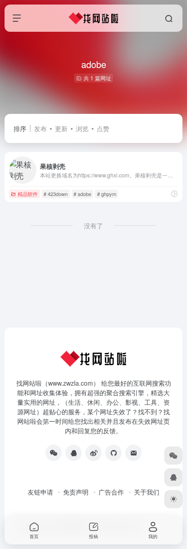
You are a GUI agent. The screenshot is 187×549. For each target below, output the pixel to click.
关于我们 (146, 491)
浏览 (82, 128)
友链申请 (40, 491)
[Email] (133, 453)
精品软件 (28, 193)
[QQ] (73, 453)
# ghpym (106, 193)
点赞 (103, 128)
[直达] (174, 193)
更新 (61, 128)
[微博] (93, 453)
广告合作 (111, 491)
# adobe (82, 193)
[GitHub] (113, 453)
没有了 (93, 225)
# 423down (56, 193)
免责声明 (76, 491)
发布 (40, 128)
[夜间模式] (173, 499)
